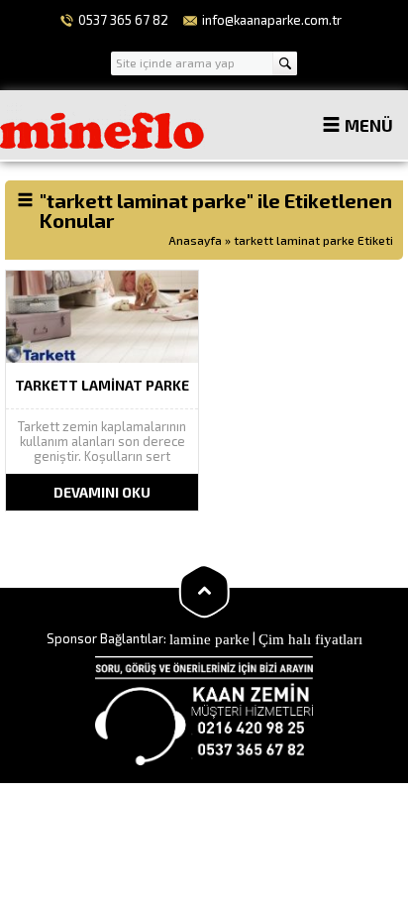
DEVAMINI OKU (102, 492)
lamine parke (209, 636)
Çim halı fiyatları (310, 636)
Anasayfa (195, 240)
